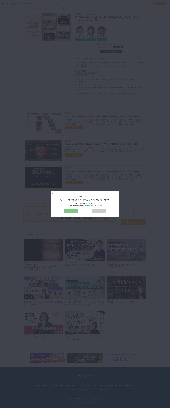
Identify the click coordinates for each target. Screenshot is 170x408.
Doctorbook (89, 205)
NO (99, 210)
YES (71, 210)
